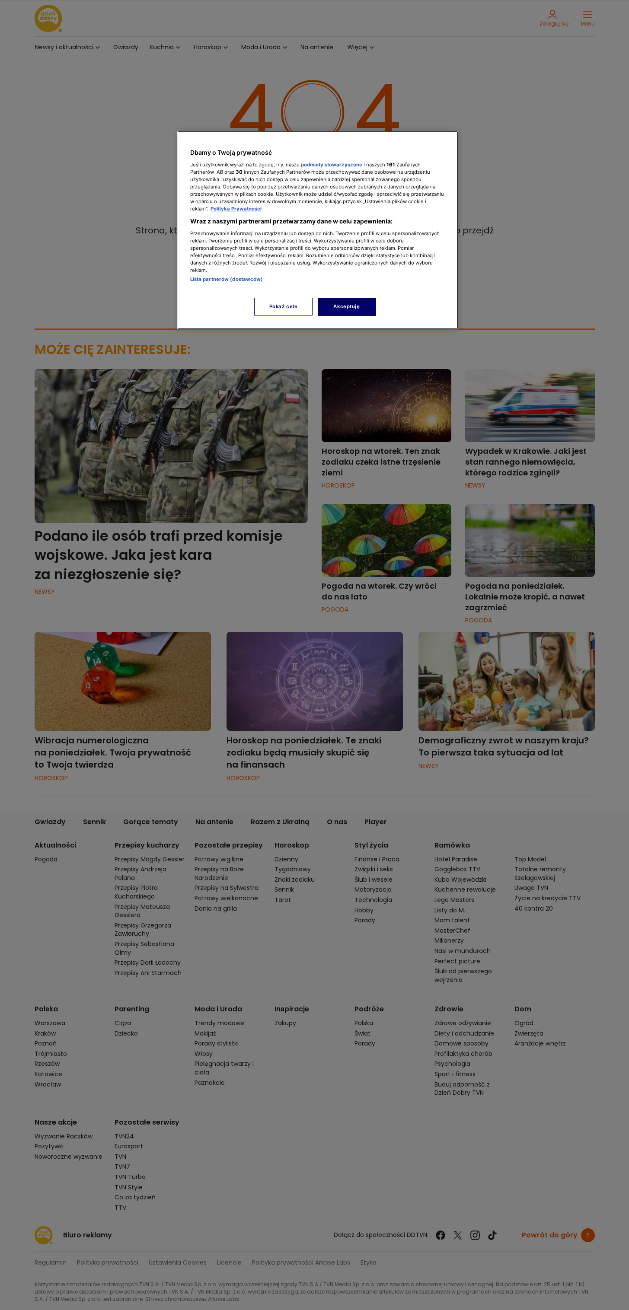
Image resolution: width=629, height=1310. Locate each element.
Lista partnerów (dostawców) (226, 279)
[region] (317, 230)
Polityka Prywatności (236, 209)
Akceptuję (346, 306)
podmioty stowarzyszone (331, 165)
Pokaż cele (283, 306)
